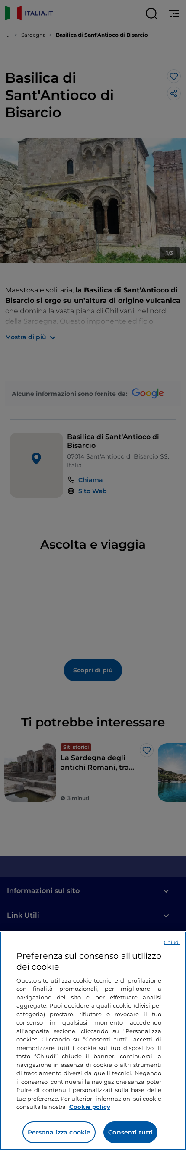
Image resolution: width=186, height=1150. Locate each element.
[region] (93, 1040)
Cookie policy (89, 1106)
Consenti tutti (130, 1132)
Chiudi (172, 942)
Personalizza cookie (59, 1132)
